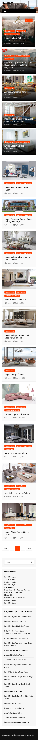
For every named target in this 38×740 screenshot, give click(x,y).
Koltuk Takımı (21, 292)
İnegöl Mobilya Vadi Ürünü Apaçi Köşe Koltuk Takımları (18, 644)
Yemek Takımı (9, 59)
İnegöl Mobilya (9, 34)
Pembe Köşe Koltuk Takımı (16, 414)
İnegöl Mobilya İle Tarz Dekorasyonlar (17, 617)
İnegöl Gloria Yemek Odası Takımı (16, 722)
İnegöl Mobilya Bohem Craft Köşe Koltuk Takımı (18, 697)
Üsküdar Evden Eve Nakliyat (14, 598)
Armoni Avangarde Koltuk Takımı (16, 638)
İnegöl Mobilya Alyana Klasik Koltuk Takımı (17, 685)
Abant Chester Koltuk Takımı (17, 493)
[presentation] (27, 20)
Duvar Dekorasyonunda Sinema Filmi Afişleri (17, 666)
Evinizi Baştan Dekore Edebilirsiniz (17, 650)
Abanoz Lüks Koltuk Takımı (14, 655)
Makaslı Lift (8, 595)
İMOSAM (7, 3)
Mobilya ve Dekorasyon (24, 34)
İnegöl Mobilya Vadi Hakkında (15, 621)
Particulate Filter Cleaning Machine (17, 590)
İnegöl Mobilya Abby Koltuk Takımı (16, 626)
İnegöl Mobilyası (10, 577)
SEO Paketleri (9, 579)
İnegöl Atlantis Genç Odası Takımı (16, 672)
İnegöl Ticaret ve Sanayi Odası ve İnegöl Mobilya (18, 678)
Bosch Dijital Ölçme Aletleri (14, 592)
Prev (5, 548)
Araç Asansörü (9, 587)
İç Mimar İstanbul (10, 582)
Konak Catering (10, 600)
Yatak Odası (9, 449)
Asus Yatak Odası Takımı (15, 453)
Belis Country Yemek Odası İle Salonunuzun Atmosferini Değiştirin (18, 64)
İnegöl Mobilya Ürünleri (14, 374)
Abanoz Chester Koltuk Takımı (15, 660)
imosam (8, 43)
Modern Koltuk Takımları (15, 300)
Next (29, 548)
